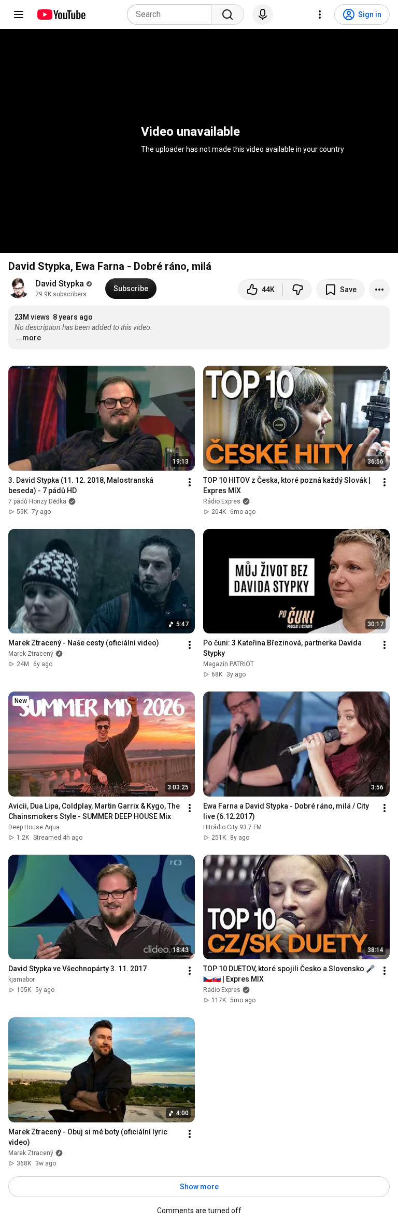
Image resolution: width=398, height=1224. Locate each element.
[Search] (227, 14)
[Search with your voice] (262, 14)
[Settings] (320, 14)
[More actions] (379, 289)
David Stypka (59, 284)
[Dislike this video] (297, 289)
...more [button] (28, 338)
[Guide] (18, 14)
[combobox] (172, 14)
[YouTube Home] (61, 14)
